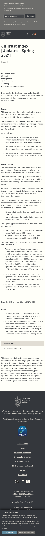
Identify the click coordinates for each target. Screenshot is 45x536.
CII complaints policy (22, 457)
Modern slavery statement (22, 466)
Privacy (23, 448)
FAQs (22, 470)
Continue (30, 16)
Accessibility (22, 444)
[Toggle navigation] (40, 34)
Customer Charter (22, 461)
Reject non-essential (26, 532)
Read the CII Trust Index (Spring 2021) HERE (18, 302)
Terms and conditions (22, 453)
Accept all (9, 532)
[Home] (22, 401)
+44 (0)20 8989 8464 (24, 507)
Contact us (22, 475)
